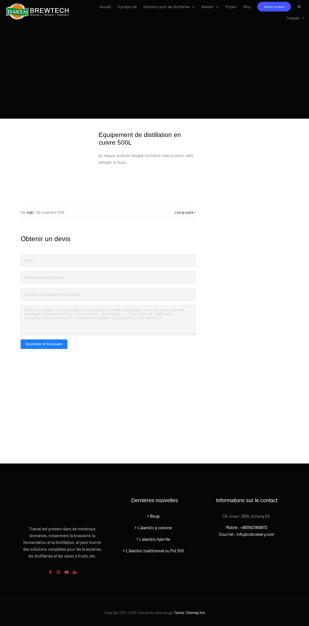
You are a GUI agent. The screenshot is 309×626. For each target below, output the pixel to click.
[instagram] (58, 572)
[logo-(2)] (38, 3)
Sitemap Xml (195, 612)
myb (30, 212)
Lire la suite (184, 212)
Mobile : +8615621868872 (246, 527)
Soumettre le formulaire (44, 344)
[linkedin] (74, 572)
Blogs (155, 516)
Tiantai (179, 612)
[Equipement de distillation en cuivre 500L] (57, 167)
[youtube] (66, 572)
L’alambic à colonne (155, 527)
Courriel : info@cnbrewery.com (246, 534)
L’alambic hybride (154, 539)
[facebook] (50, 572)
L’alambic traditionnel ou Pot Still (155, 550)
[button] (299, 6)
